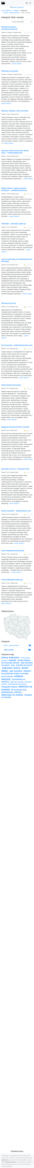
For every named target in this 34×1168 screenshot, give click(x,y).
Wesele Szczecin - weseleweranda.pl (9, 28)
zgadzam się (4, 1160)
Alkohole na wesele (9, 71)
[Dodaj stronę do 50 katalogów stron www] (17, 7)
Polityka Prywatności (10, 1162)
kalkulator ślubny (11, 668)
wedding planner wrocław (17, 684)
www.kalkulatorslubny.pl (12, 580)
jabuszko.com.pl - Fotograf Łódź (15, 469)
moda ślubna (24, 660)
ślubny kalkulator (10, 657)
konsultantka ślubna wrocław (15, 673)
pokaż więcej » (17, 63)
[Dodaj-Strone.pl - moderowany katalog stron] (3, 3)
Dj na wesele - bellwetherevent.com (17, 345)
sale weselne (16, 671)
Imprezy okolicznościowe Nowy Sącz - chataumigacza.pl (15, 151)
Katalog (16, 10)
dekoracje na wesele (12, 694)
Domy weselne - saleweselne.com (16, 511)
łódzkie (27, 671)
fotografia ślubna (9, 687)
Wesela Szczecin (8, 303)
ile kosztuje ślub (19, 689)
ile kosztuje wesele (10, 663)
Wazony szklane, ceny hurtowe (14, 111)
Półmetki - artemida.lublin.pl (13, 224)
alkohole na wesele (17, 682)
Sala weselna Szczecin (11, 385)
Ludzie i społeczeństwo (11, 13)
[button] (27, 3)
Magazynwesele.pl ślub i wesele (15, 427)
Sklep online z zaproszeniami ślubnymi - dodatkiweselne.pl (14, 189)
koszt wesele (7, 676)
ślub (13, 665)
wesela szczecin (24, 665)
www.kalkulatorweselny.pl (12, 550)
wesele (13, 660)
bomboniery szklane (11, 692)
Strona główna (6, 10)
